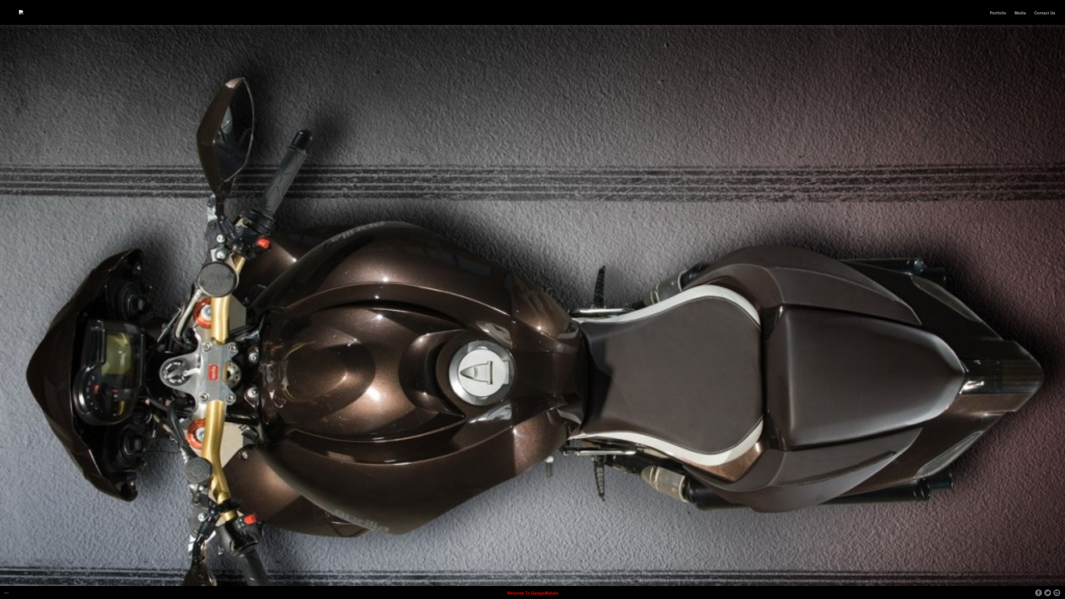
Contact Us (1044, 13)
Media (1020, 13)
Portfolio (998, 13)
